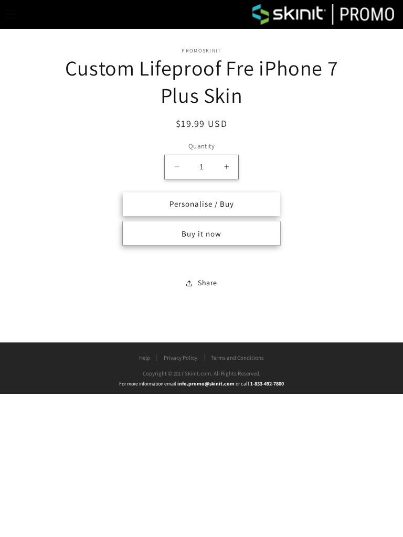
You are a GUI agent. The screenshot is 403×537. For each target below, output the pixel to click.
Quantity (201, 146)
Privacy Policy (180, 357)
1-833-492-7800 (267, 383)
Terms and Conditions (237, 357)
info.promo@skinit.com (206, 383)
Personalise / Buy (201, 204)
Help (144, 357)
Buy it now (201, 234)
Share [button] (207, 282)
